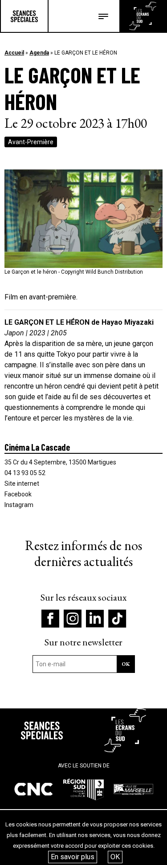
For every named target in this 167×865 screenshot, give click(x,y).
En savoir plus (72, 857)
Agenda (39, 53)
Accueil (14, 53)
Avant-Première (30, 141)
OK (115, 857)
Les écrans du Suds (142, 16)
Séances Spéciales (24, 16)
